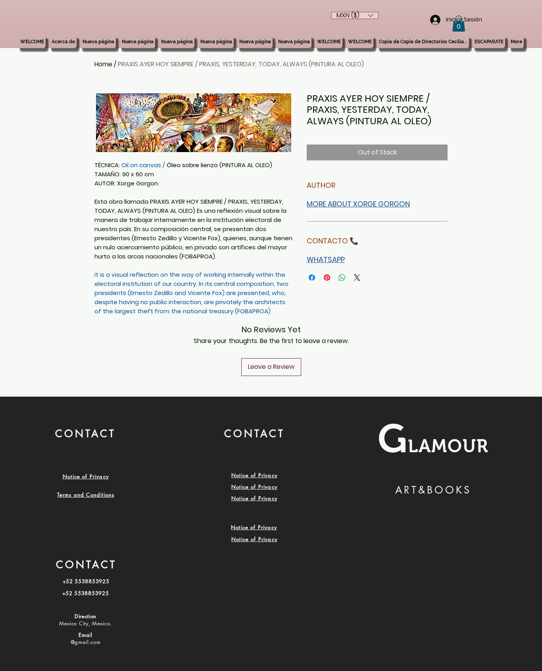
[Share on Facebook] (312, 277)
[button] (458, 23)
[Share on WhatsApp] (342, 277)
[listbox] (355, 15)
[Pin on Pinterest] (327, 277)
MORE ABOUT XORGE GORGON (358, 204)
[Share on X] (357, 277)
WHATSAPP (326, 259)
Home (103, 64)
